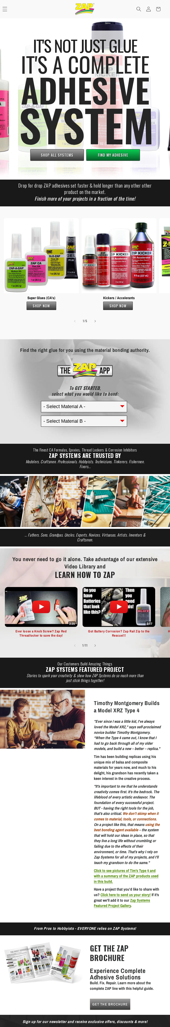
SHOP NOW (41, 306)
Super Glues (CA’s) (41, 298)
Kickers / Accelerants (119, 298)
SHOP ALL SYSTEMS (57, 155)
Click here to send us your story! (125, 894)
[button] (139, 9)
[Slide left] (75, 321)
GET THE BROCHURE (110, 1004)
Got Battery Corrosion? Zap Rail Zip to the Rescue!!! (119, 633)
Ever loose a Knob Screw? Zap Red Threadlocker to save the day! (41, 633)
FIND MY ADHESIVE (113, 155)
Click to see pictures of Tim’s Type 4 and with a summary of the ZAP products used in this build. (126, 876)
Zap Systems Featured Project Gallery (122, 903)
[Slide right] (95, 321)
